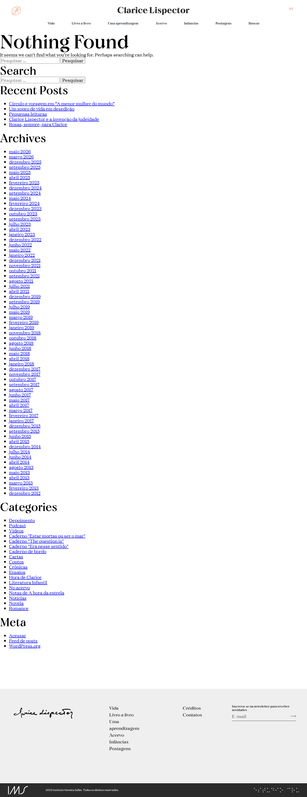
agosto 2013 (21, 467)
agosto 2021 (21, 280)
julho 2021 (19, 286)
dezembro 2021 (24, 260)
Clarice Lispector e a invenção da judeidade (54, 119)
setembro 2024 (25, 192)
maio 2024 (20, 198)
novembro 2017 (24, 374)
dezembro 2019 (25, 296)
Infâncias (191, 23)
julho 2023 (20, 224)
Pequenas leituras (28, 113)
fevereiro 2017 (23, 415)
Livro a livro (81, 23)
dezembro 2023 (25, 208)
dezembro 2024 (25, 187)
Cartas (16, 556)
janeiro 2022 (22, 255)
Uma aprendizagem (123, 23)
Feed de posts (23, 640)
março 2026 (21, 156)
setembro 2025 (24, 167)
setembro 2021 (24, 275)
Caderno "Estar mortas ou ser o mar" (47, 535)
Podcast (17, 525)
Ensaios (17, 572)
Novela (16, 603)
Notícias (18, 597)
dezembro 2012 (24, 493)
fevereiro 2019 (24, 322)
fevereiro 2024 (24, 203)
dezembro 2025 (25, 161)
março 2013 (21, 482)
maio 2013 (19, 472)
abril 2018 (19, 358)
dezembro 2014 (25, 446)
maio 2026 (20, 151)
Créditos (192, 708)
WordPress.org (24, 645)
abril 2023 (19, 229)
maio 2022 (20, 249)
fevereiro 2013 (24, 487)
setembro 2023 (25, 218)
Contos (16, 561)
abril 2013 (19, 477)
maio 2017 (19, 399)
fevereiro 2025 (24, 182)
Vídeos (16, 530)
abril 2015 (19, 441)
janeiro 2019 (21, 327)
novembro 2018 (25, 332)
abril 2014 (19, 462)
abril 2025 (19, 177)
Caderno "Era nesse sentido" (39, 546)
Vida (51, 23)
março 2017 (21, 410)
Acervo (161, 23)
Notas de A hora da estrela (36, 592)
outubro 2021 (22, 270)
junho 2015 (20, 436)
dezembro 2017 (24, 368)
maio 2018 (19, 353)
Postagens (223, 23)
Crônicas (18, 566)
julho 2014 (19, 451)
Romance (19, 608)
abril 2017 (19, 405)
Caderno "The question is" (36, 541)
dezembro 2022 (25, 239)
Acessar (17, 635)
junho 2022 (20, 244)
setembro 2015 (24, 431)
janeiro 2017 (21, 420)
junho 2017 (20, 394)
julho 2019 (19, 306)
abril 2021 (19, 291)
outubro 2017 (22, 379)
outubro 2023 (23, 213)
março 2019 (21, 317)
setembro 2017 (24, 384)
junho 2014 (20, 456)
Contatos (192, 714)
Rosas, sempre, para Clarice (38, 124)
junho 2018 (20, 348)
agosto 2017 (21, 389)
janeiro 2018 (21, 363)
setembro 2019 (24, 301)
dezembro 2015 (24, 425)
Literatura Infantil (28, 582)
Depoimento (22, 520)
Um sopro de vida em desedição (41, 108)
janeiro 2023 (22, 234)
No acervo (19, 587)
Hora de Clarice (25, 577)
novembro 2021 (24, 265)
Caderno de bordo (27, 551)
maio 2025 (20, 172)
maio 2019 (19, 311)
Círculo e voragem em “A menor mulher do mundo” (62, 103)
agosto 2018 (21, 343)
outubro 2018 (22, 337)
